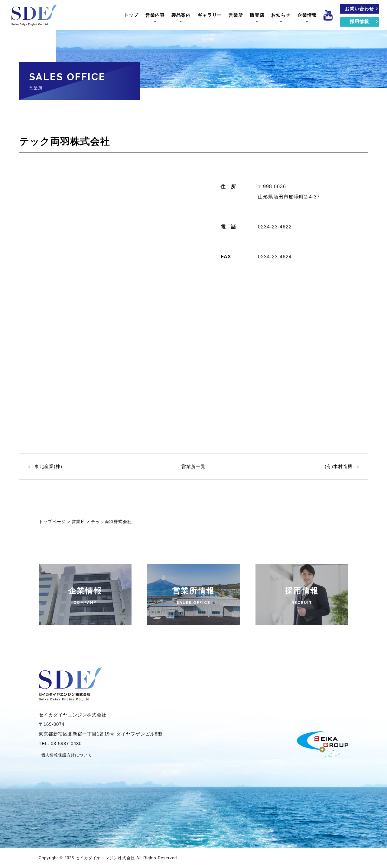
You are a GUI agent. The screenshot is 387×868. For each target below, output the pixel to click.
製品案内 (181, 15)
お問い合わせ (359, 8)
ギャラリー (210, 15)
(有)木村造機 (339, 466)
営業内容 (155, 15)
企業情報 (307, 15)
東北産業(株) (48, 466)
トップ (131, 15)
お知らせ (281, 15)
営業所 (236, 15)
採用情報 (359, 21)
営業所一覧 (193, 466)
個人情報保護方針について (66, 755)
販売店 (257, 15)
